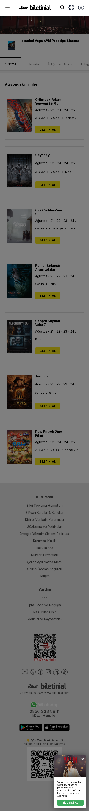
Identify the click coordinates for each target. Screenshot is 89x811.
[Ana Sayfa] (35, 8)
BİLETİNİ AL (70, 802)
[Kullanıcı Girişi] (81, 8)
